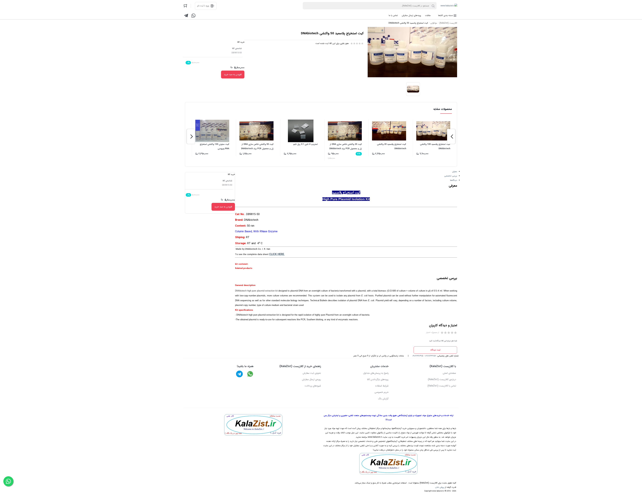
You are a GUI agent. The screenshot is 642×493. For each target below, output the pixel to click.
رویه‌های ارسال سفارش (411, 15)
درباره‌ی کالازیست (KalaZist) (442, 379)
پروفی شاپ (439, 487)
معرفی (454, 171)
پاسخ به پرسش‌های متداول (376, 373)
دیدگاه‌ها (453, 180)
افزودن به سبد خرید (233, 74)
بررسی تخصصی (450, 175)
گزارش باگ (383, 399)
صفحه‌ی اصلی (449, 373)
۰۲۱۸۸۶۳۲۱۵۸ (430, 355)
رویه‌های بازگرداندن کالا (378, 379)
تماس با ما (393, 15)
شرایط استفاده (382, 386)
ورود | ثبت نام (203, 5)
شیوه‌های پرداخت (313, 386)
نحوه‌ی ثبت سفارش (312, 373)
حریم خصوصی (381, 392)
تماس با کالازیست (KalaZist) (441, 386)
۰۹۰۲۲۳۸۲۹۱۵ (417, 355)
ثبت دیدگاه (435, 350)
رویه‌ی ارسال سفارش (311, 379)
